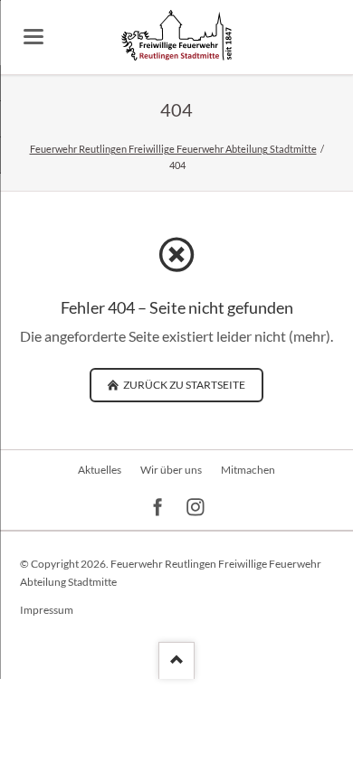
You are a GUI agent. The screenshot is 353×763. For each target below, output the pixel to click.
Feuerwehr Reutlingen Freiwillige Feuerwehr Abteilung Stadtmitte (173, 149)
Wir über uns (171, 469)
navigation (33, 36)
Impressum (46, 610)
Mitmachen (248, 469)
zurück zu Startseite (183, 384)
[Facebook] (158, 507)
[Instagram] (196, 507)
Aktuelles (99, 469)
